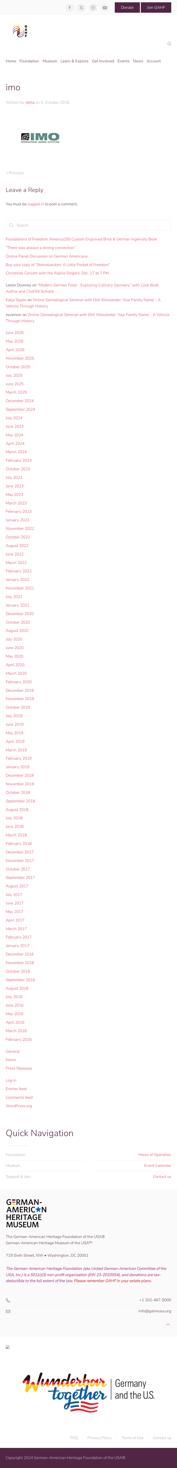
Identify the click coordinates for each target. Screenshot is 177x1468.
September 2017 (20, 877)
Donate (127, 7)
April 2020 (15, 664)
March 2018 (16, 835)
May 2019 (14, 733)
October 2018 (18, 792)
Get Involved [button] (103, 61)
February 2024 (19, 460)
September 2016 (20, 980)
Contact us (162, 1176)
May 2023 (14, 494)
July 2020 (14, 639)
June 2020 (15, 647)
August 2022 (17, 545)
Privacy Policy (99, 1438)
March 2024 (16, 452)
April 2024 (15, 443)
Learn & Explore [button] (74, 61)
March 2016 (16, 1031)
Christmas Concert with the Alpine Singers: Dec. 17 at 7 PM (57, 273)
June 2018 (15, 826)
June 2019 (15, 724)
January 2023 (17, 520)
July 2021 (14, 596)
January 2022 (17, 579)
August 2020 (17, 630)
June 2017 (15, 903)
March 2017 (16, 928)
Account (154, 61)
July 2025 (14, 375)
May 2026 (14, 341)
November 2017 (20, 860)
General (13, 1051)
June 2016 (15, 1005)
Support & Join (18, 1176)
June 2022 (15, 554)
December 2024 (20, 400)
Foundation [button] (29, 61)
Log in (11, 1080)
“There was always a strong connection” (40, 247)
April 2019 (15, 741)
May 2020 (14, 656)
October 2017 (18, 869)
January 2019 (17, 767)
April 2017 (15, 920)
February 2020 (19, 682)
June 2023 (15, 486)
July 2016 (14, 996)
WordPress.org (19, 1106)
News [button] (138, 61)
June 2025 (15, 384)
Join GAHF (156, 7)
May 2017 (14, 911)
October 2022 (18, 537)
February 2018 (19, 843)
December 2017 (20, 852)
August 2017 (17, 886)
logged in (36, 204)
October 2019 (18, 707)
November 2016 (20, 962)
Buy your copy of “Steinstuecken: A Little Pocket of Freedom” (58, 264)
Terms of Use (132, 1438)
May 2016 (14, 1013)
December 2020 (20, 613)
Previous (16, 173)
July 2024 (14, 418)
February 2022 (19, 571)
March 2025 (16, 392)
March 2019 (16, 750)
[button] (169, 43)
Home (11, 61)
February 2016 (19, 1039)
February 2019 (19, 758)
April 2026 (15, 349)
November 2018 (20, 784)
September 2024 (20, 409)
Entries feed (16, 1089)
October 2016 (18, 971)
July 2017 (14, 894)
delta (30, 102)
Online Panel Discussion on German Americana (47, 256)
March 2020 (16, 673)
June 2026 (15, 332)
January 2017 (17, 945)
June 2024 (15, 426)
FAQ (74, 1438)
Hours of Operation (154, 1154)
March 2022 (16, 562)
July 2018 (14, 818)
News (11, 1059)
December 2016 (20, 954)
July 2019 (14, 716)
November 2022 (20, 528)
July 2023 (14, 477)
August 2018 (17, 809)
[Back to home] (21, 30)
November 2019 (20, 698)
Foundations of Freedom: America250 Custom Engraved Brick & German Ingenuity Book (81, 239)
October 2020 (18, 622)
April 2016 (15, 1022)
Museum (13, 1165)
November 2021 (20, 588)
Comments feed (19, 1097)
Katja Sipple (16, 300)
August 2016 (17, 988)
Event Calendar (157, 1165)
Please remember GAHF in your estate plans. (113, 1280)
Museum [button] (50, 61)
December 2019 (20, 690)
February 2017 (19, 937)
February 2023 (19, 511)
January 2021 (17, 605)
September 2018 (20, 801)
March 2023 (16, 503)
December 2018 (20, 775)
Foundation (15, 1154)
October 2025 (18, 367)
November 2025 (20, 358)
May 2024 (14, 435)
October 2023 (18, 469)
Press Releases (19, 1068)
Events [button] (124, 61)
